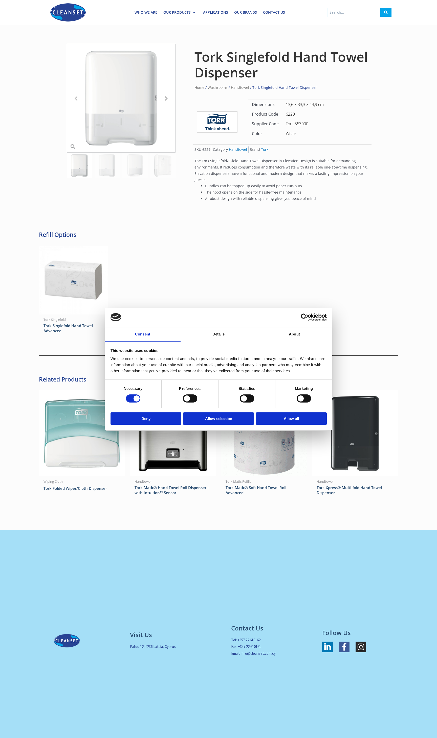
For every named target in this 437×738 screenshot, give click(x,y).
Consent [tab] (142, 334)
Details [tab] (218, 334)
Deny (145, 418)
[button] (76, 98)
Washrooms (218, 87)
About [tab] (294, 334)
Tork (264, 149)
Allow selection (218, 418)
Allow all (291, 418)
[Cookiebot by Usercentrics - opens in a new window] (304, 317)
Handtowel (240, 87)
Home (199, 87)
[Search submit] (385, 12)
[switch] (190, 398)
